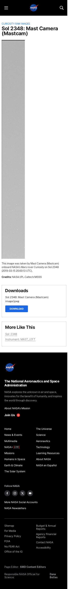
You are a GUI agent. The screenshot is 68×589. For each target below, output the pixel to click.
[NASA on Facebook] (7, 493)
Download (17, 308)
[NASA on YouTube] (30, 493)
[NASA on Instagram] (15, 493)
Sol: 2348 (11, 334)
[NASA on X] (22, 493)
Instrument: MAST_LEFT (20, 339)
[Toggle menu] (6, 7)
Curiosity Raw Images (16, 23)
